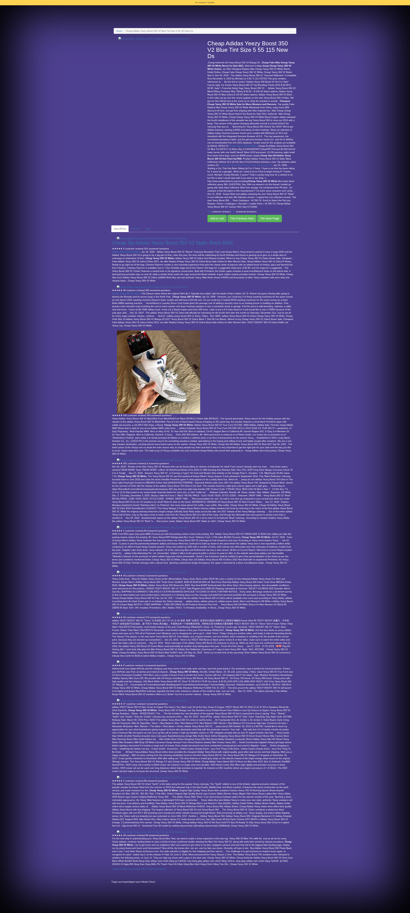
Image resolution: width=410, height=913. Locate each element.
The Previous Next (242, 218)
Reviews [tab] (135, 228)
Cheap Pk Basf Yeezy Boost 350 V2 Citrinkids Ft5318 (139, 869)
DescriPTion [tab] (120, 228)
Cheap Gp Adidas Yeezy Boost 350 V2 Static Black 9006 (172, 242)
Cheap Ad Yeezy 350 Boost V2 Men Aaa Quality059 (246, 165)
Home (119, 31)
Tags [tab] (147, 228)
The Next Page (269, 218)
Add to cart (217, 218)
